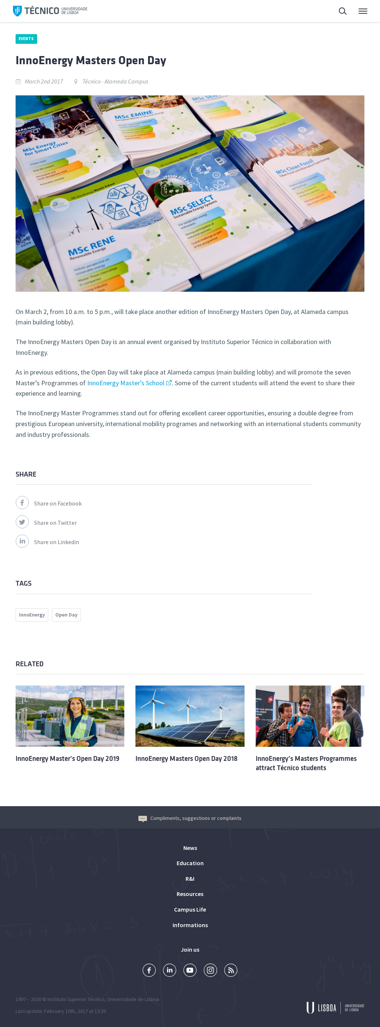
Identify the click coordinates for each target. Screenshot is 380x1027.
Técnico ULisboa (50, 11)
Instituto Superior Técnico (76, 999)
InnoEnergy (32, 614)
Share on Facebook (58, 503)
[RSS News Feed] (230, 971)
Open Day (66, 614)
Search (338, 11)
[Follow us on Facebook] (149, 971)
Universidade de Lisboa (133, 999)
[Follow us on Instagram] (210, 971)
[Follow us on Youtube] (190, 971)
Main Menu (358, 11)
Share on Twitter (55, 522)
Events (26, 38)
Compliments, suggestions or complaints (196, 818)
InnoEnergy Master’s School (125, 383)
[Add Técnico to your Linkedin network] (169, 971)
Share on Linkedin (56, 542)
